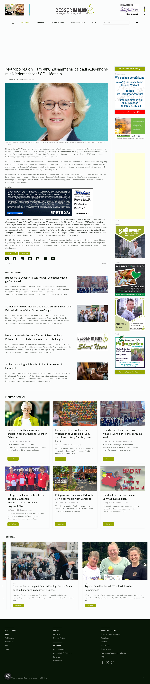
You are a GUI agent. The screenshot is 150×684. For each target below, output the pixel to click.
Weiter (104, 264)
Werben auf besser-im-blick (128, 69)
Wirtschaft (9, 638)
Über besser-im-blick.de (110, 634)
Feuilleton (9, 642)
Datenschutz (106, 649)
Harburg (10, 253)
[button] (137, 22)
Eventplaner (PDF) (78, 22)
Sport (7, 649)
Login (103, 657)
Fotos (94, 22)
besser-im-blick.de (108, 630)
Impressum (105, 645)
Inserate (56, 634)
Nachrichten (10, 630)
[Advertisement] (75, 50)
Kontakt (104, 642)
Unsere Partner (59, 638)
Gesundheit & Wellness (62, 653)
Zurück (9, 264)
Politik (31, 79)
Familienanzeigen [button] (57, 22)
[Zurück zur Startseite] (75, 9)
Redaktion (105, 638)
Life (6, 645)
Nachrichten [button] (25, 22)
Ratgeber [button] (40, 22)
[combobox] (116, 23)
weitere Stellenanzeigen (128, 112)
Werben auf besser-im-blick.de (113, 653)
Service (56, 630)
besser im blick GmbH (40, 678)
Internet (56, 657)
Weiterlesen (85, 606)
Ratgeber (57, 645)
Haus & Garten (59, 649)
